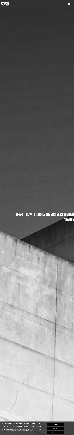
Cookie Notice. (32, 430)
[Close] (71, 428)
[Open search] (69, 4)
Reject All (55, 428)
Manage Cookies (55, 424)
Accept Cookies (55, 432)
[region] (37, 428)
